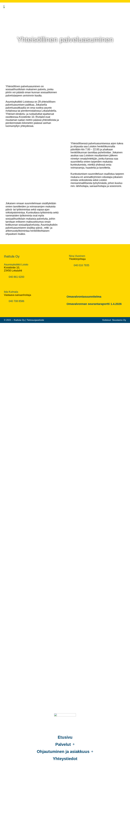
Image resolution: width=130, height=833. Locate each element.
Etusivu (65, 737)
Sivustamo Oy (119, 320)
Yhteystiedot (65, 758)
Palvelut (63, 744)
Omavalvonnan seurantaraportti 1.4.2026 (94, 304)
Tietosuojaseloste (35, 320)
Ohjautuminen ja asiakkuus (63, 751)
